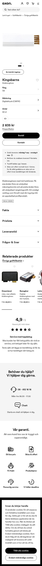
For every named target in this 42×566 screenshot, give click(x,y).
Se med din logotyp (13, 72)
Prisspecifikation (8, 129)
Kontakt (21, 142)
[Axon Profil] (7, 3)
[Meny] (38, 3)
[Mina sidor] (22, 3)
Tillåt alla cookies (21, 550)
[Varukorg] (33, 3)
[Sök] (4, 9)
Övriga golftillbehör (31, 15)
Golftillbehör (17, 15)
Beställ (21, 135)
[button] (21, 89)
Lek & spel (6, 15)
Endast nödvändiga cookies (21, 557)
